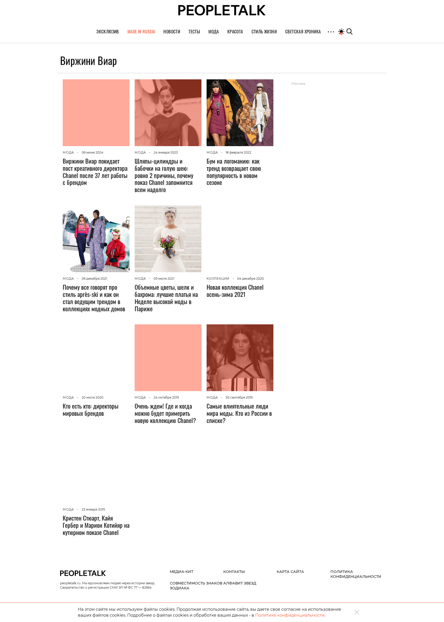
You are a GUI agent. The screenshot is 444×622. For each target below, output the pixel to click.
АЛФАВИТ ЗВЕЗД (239, 583)
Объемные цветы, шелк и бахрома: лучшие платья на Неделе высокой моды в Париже (166, 297)
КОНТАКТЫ (234, 571)
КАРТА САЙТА (290, 571)
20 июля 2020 (92, 397)
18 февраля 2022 (238, 152)
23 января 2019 (93, 509)
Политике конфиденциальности (290, 615)
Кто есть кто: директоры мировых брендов (90, 409)
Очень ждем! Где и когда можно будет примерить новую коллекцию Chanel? (165, 413)
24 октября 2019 (166, 397)
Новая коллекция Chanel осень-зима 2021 (235, 290)
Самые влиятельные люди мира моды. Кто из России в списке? (239, 413)
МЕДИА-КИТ (181, 571)
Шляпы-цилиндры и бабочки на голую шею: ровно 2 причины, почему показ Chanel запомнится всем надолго (164, 175)
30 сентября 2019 (239, 397)
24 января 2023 (166, 152)
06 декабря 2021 (94, 278)
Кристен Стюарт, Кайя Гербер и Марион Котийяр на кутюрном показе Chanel (96, 525)
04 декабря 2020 (250, 278)
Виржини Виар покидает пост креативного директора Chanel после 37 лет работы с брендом (95, 171)
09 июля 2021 (164, 278)
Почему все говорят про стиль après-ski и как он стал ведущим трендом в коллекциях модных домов (94, 297)
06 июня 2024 (92, 152)
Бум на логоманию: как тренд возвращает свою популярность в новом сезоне (234, 171)
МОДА (68, 152)
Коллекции (218, 278)
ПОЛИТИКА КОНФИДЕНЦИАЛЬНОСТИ (355, 574)
